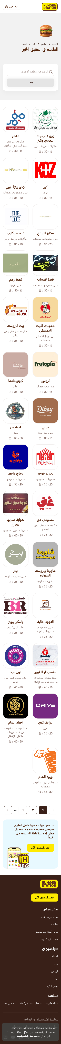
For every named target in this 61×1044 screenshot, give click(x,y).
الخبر (34, 44)
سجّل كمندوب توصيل (46, 931)
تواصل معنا (9, 1003)
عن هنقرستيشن (49, 917)
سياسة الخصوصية (27, 1036)
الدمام (55, 956)
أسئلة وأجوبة (51, 1003)
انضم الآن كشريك (49, 939)
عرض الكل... (52, 986)
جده (56, 964)
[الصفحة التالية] (8, 810)
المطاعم (44, 44)
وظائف (54, 924)
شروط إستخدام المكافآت (30, 1003)
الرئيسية (55, 44)
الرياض (54, 971)
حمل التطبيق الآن (40, 847)
